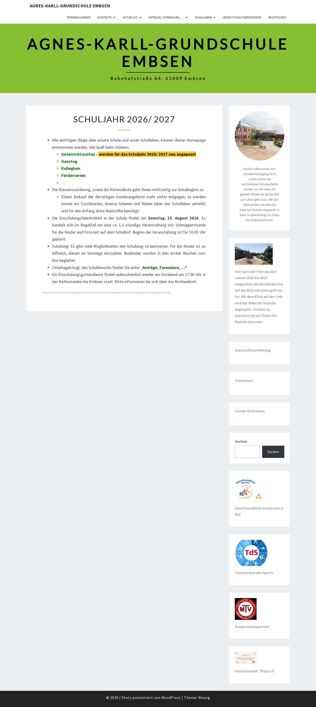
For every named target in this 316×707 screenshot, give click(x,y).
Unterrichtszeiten (78, 154)
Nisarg (204, 697)
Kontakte (104, 17)
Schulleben (203, 17)
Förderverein (73, 175)
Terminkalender (78, 17)
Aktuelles (130, 17)
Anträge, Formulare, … (166, 17)
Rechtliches (277, 17)
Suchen (241, 441)
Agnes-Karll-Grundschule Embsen (70, 6)
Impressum (244, 380)
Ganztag (69, 161)
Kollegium (70, 168)
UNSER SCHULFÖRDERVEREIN (242, 17)
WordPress (171, 697)
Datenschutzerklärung (253, 350)
